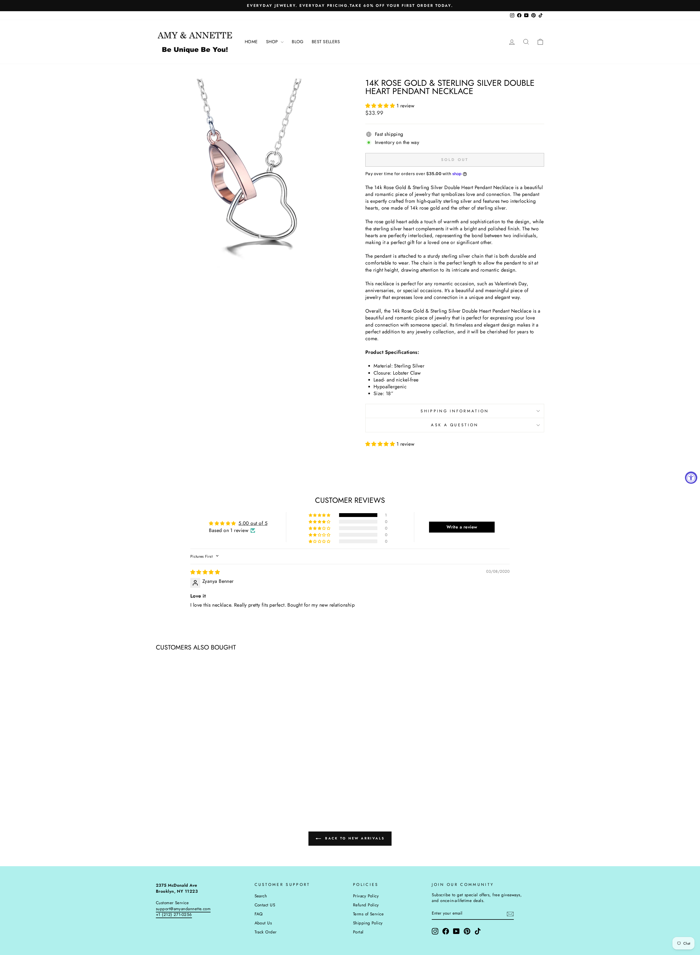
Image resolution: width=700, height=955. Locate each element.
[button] (380, 105)
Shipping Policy (368, 923)
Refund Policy (366, 905)
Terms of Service (368, 914)
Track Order (266, 932)
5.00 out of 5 (252, 523)
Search (261, 896)
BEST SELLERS (326, 42)
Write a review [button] (462, 527)
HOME (251, 42)
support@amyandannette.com (183, 909)
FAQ (259, 914)
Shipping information (455, 411)
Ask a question (454, 425)
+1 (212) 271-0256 (174, 915)
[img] (205, 572)
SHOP (272, 42)
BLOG (298, 42)
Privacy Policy (366, 896)
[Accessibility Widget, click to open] (691, 477)
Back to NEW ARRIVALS (354, 838)
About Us (263, 923)
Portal (358, 932)
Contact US (265, 905)
